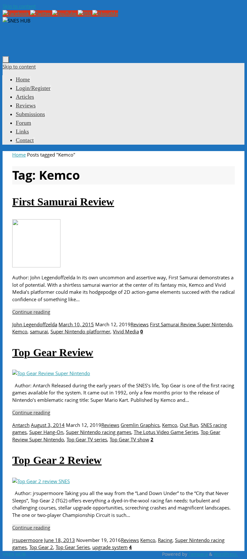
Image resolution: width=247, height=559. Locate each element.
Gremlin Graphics (140, 425)
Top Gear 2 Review (57, 460)
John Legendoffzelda (34, 324)
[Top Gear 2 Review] (41, 481)
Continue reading (31, 312)
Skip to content (19, 6)
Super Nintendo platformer (80, 331)
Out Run (189, 425)
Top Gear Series (73, 547)
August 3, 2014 (48, 425)
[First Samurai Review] (36, 265)
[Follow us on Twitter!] (41, 13)
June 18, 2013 (59, 540)
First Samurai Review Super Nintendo (191, 324)
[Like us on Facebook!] (16, 13)
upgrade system (110, 547)
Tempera (198, 554)
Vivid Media (126, 331)
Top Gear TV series (87, 439)
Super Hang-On (46, 432)
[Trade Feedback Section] (105, 13)
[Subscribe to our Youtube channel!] (65, 13)
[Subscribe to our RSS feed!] (85, 13)
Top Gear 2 (41, 547)
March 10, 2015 (76, 324)
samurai (39, 331)
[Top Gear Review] (51, 373)
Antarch (21, 425)
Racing (165, 540)
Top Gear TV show (129, 439)
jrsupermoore (27, 540)
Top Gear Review (52, 352)
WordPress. (226, 554)
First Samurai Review (63, 202)
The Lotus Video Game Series (166, 432)
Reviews (140, 324)
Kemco (19, 331)
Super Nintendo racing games (98, 432)
